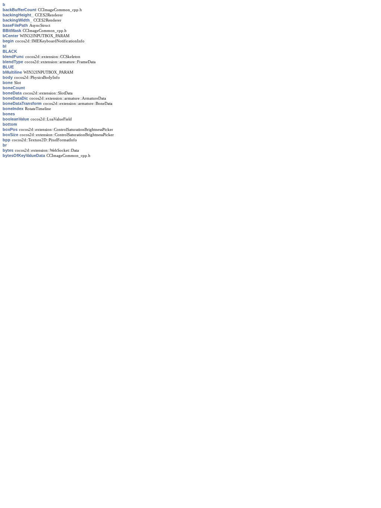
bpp (6, 140)
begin (8, 41)
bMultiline (12, 72)
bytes (8, 150)
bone (8, 82)
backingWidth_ (17, 20)
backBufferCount (19, 9)
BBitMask (12, 30)
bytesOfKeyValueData (24, 155)
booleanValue (16, 119)
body (8, 77)
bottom (10, 124)
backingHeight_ (18, 15)
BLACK (10, 51)
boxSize (10, 134)
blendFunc (13, 56)
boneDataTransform (22, 103)
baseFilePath (15, 25)
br (5, 145)
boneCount (14, 88)
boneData (12, 93)
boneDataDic (15, 98)
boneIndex (13, 108)
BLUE (8, 67)
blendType (13, 62)
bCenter (10, 35)
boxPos (10, 129)
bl (4, 46)
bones (9, 114)
